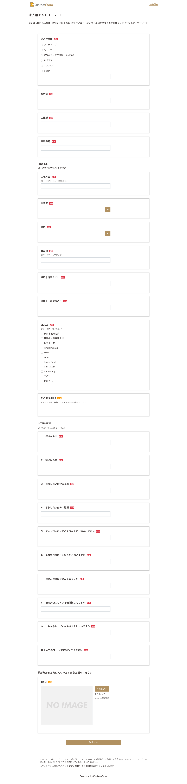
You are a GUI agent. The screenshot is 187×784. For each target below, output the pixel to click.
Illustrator (49, 366)
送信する (93, 742)
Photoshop (50, 371)
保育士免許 (49, 342)
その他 (47, 70)
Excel (46, 352)
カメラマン (49, 60)
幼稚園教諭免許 (51, 347)
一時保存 (153, 4)
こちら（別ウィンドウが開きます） (83, 765)
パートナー (49, 49)
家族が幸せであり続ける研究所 (59, 54)
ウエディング (50, 44)
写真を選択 (101, 688)
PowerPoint (50, 361)
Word (46, 357)
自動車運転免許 (51, 333)
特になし (48, 380)
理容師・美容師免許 (54, 338)
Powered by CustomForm (93, 776)
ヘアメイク (49, 65)
